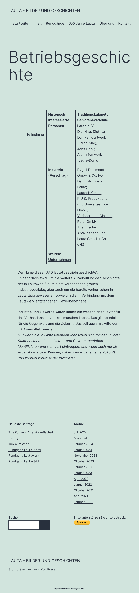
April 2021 (81, 496)
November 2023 (85, 455)
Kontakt (124, 23)
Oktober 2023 (84, 461)
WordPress (47, 569)
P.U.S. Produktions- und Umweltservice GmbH (93, 204)
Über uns (106, 23)
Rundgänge (55, 23)
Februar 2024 (83, 444)
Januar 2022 (83, 484)
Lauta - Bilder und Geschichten (44, 10)
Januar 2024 (83, 450)
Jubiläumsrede (18, 444)
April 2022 (81, 479)
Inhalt (37, 23)
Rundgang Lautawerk (23, 455)
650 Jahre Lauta (82, 23)
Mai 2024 (80, 438)
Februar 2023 (83, 467)
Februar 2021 (83, 502)
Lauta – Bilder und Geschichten (44, 560)
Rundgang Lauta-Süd (23, 461)
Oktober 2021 (83, 490)
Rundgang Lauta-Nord (24, 450)
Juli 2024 (80, 432)
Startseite (20, 23)
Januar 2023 (83, 473)
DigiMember (79, 588)
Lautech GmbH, (89, 193)
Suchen (14, 517)
